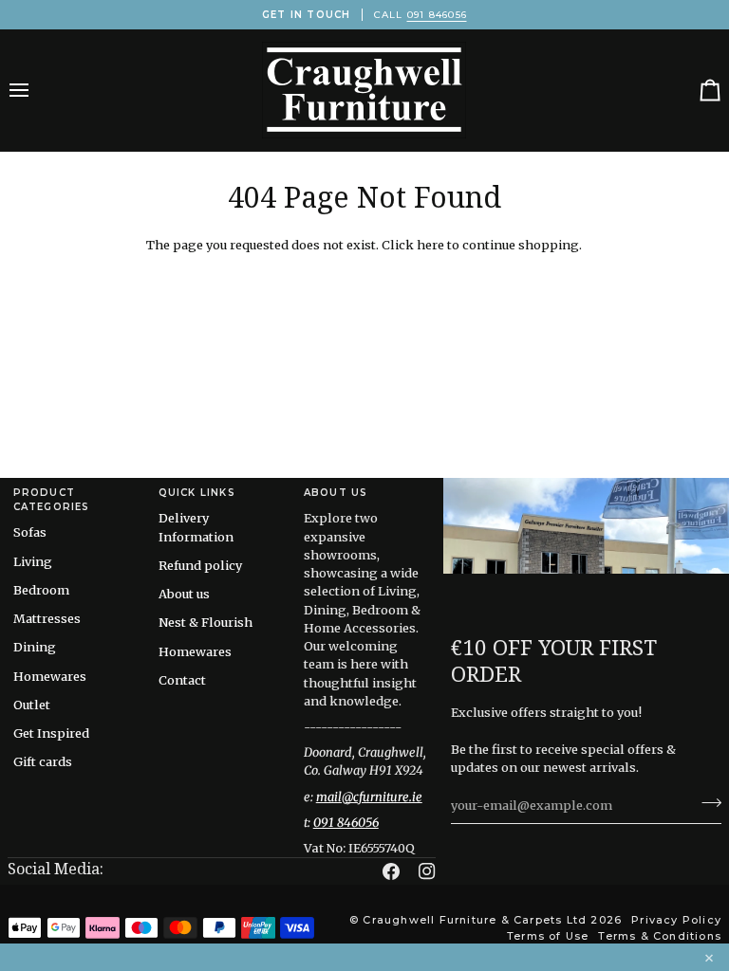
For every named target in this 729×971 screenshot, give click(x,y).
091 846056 (437, 15)
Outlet (31, 704)
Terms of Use (548, 936)
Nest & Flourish (205, 622)
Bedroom (41, 589)
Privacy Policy (676, 919)
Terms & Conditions (659, 936)
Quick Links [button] (197, 492)
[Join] (705, 803)
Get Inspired (51, 733)
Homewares (49, 676)
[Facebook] (391, 871)
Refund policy (200, 565)
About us (184, 593)
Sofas (30, 532)
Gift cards (42, 761)
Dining (34, 646)
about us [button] (336, 492)
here (430, 244)
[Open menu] (36, 90)
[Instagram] (427, 871)
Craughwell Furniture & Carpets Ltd (475, 919)
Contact (182, 679)
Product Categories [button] (51, 499)
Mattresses (47, 618)
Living (32, 561)
